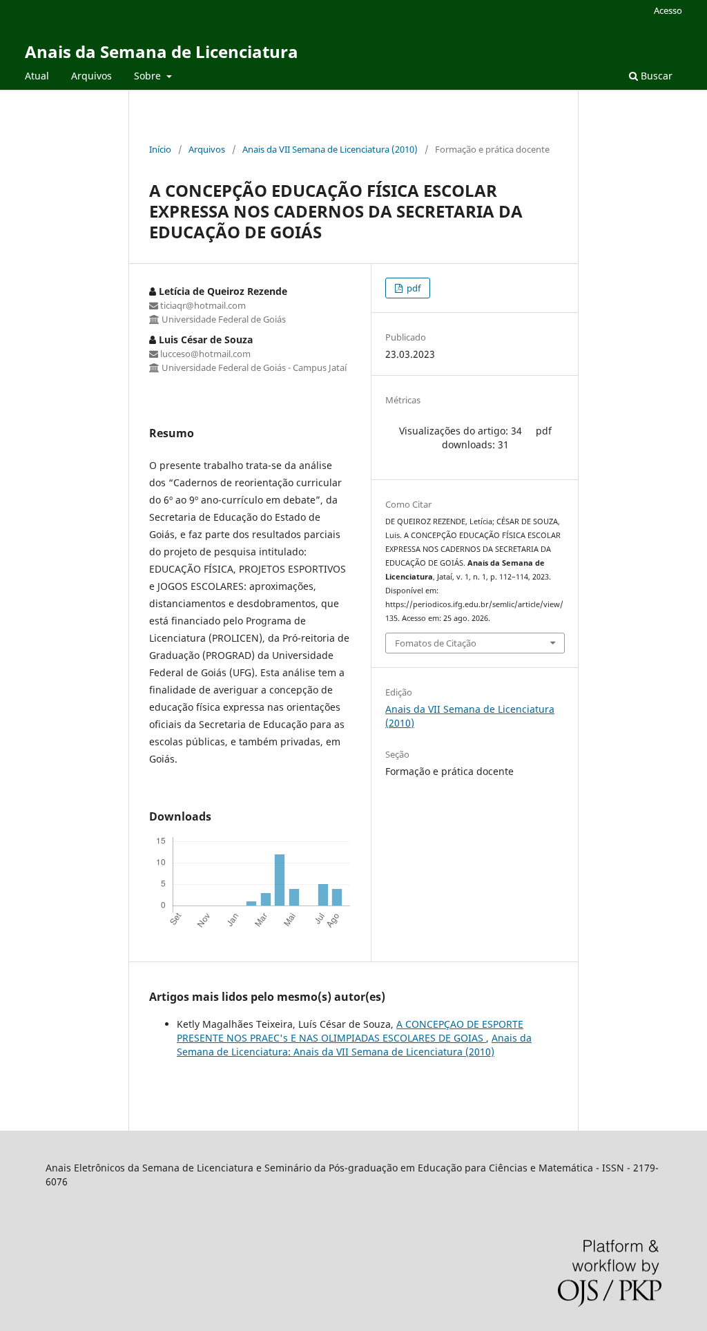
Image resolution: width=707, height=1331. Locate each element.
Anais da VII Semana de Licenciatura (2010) (330, 149)
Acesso (668, 10)
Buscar (655, 75)
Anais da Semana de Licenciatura (161, 51)
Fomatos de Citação (435, 643)
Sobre (149, 75)
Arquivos (91, 75)
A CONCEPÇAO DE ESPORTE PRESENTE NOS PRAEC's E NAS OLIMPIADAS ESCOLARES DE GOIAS (350, 1030)
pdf (412, 288)
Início (160, 149)
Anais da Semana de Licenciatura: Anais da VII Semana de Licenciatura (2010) (354, 1044)
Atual (37, 75)
